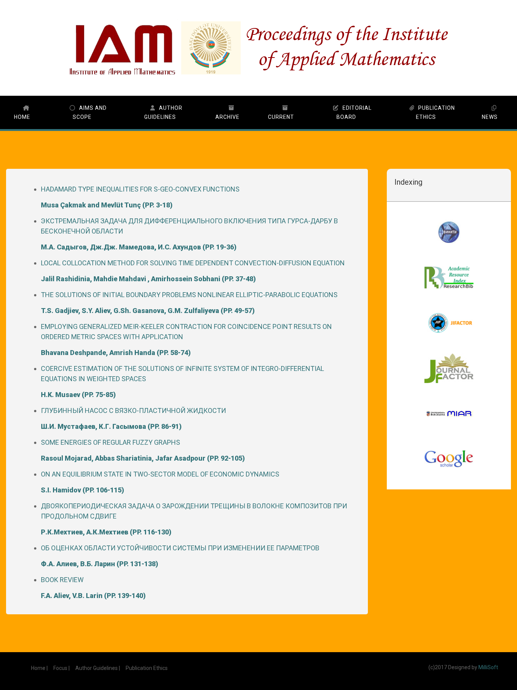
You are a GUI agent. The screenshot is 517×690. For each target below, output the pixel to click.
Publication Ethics (147, 668)
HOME (22, 117)
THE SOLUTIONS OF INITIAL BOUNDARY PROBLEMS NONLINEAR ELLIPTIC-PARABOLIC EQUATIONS (189, 303)
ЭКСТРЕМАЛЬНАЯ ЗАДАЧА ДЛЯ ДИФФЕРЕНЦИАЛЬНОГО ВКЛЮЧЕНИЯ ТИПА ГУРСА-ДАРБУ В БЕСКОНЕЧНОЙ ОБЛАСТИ (189, 234)
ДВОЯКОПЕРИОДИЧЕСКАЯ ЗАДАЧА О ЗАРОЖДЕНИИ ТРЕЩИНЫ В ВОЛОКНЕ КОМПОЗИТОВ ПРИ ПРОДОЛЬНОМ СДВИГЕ (194, 519)
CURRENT (281, 117)
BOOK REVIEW (93, 588)
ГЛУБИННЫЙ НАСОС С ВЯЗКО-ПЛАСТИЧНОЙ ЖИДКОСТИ (133, 418)
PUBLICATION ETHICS (435, 112)
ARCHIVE (227, 117)
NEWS (490, 117)
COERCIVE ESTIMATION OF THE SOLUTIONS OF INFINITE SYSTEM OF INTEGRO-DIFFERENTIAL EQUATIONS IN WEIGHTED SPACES (182, 381)
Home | (39, 668)
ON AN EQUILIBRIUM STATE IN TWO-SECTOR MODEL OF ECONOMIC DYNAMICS (160, 482)
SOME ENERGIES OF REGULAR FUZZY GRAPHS (143, 450)
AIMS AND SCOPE (90, 112)
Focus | (61, 668)
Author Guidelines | (97, 668)
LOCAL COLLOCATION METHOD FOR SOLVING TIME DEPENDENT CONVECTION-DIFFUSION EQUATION (193, 271)
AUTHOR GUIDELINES (163, 112)
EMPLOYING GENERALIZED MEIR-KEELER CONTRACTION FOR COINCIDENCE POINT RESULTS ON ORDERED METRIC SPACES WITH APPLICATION (186, 339)
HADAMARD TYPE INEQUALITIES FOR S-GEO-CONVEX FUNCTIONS (140, 197)
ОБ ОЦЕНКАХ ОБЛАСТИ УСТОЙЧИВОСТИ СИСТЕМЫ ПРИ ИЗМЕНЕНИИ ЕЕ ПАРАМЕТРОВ (180, 556)
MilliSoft (488, 667)
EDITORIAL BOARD (354, 112)
